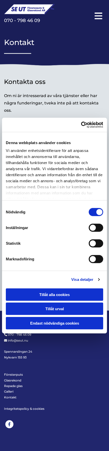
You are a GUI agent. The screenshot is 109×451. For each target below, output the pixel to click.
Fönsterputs (13, 374)
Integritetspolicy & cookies (24, 409)
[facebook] (9, 424)
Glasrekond (12, 380)
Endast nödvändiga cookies (54, 323)
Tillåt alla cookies (54, 294)
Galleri (8, 391)
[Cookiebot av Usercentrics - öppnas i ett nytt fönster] (81, 125)
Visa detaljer (82, 279)
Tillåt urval (54, 309)
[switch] (96, 227)
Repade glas (13, 386)
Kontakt (10, 397)
